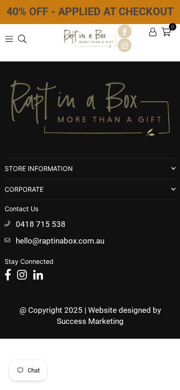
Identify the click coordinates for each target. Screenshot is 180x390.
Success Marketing (90, 321)
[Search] (22, 38)
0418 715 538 (41, 224)
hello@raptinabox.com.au (60, 240)
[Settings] (152, 31)
